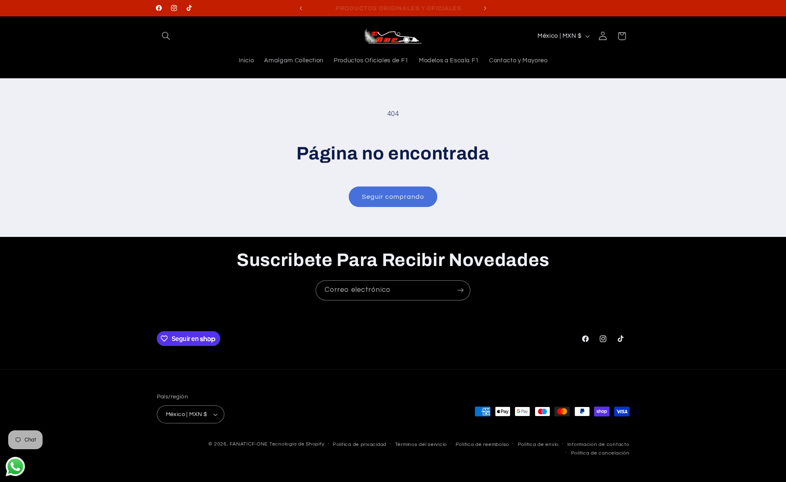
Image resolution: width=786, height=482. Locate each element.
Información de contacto (598, 444)
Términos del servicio (421, 444)
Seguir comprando (393, 196)
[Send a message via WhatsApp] (15, 466)
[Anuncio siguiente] (485, 8)
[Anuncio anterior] (301, 8)
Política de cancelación (600, 453)
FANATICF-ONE (249, 444)
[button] (166, 36)
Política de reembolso (482, 444)
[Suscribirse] (460, 290)
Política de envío (538, 444)
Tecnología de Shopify (296, 444)
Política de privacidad (359, 444)
